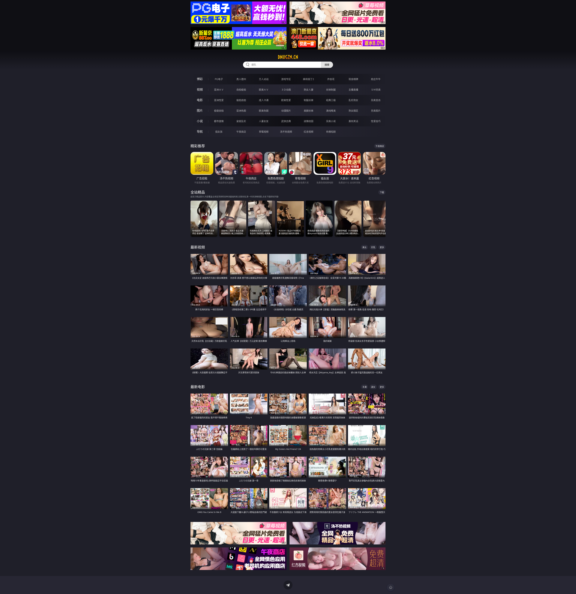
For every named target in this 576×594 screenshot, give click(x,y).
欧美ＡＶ (263, 89)
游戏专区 (286, 79)
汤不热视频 (286, 131)
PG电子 (219, 79)
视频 (200, 90)
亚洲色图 (241, 110)
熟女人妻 (308, 89)
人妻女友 (263, 121)
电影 (200, 100)
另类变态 (376, 100)
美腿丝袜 (308, 110)
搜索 (327, 64)
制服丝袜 (308, 100)
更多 (382, 247)
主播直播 (353, 89)
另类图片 (376, 110)
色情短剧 (331, 131)
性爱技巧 (376, 121)
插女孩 (218, 131)
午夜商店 (241, 131)
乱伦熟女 (353, 100)
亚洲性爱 (219, 100)
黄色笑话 (353, 121)
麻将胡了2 (308, 79)
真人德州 (241, 79)
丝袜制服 (331, 89)
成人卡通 (263, 100)
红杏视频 (308, 131)
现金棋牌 (353, 79)
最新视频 (197, 247)
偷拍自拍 (241, 100)
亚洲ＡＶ (219, 89)
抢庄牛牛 (376, 79)
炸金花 (330, 79)
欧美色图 (263, 110)
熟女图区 (353, 110)
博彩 (200, 79)
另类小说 (331, 121)
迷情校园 (308, 121)
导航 (200, 132)
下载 (382, 192)
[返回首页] (390, 587)
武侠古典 (286, 121)
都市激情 (219, 121)
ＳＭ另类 (376, 89)
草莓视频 (263, 131)
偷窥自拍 (219, 110)
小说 (200, 121)
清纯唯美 (331, 110)
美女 (364, 247)
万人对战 (263, 79)
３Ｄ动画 (286, 89)
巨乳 (373, 247)
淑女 (373, 386)
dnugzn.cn (288, 57)
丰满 (364, 386)
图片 (200, 111)
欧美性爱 (286, 100)
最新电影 (197, 386)
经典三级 (331, 100)
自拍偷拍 (241, 89)
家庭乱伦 (241, 121)
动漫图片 (286, 110)
